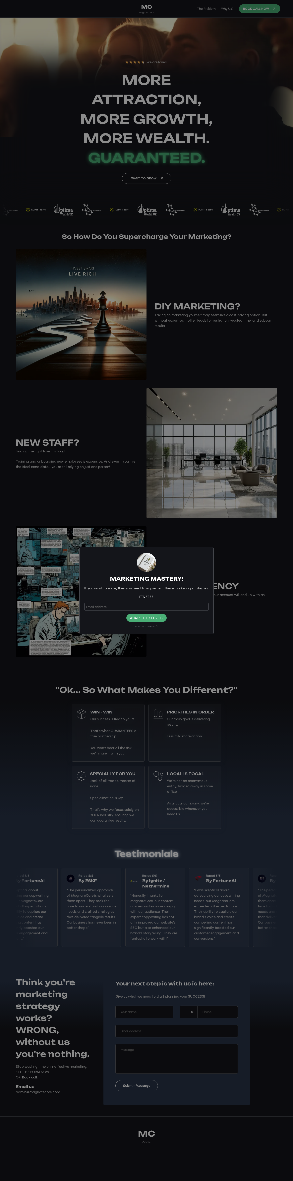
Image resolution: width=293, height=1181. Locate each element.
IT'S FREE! (146, 597)
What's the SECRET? (146, 618)
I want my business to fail (146, 626)
